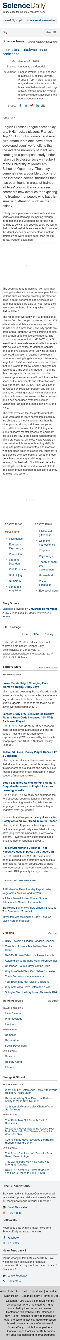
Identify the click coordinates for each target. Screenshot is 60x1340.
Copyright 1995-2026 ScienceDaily (27, 1301)
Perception (15, 554)
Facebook (13, 1237)
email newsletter (45, 20)
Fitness (9, 1067)
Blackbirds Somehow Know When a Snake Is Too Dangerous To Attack (29, 909)
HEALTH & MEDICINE (12, 1007)
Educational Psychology (16, 546)
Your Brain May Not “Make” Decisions (27, 981)
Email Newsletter (18, 1207)
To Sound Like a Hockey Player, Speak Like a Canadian (29, 754)
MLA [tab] (25, 634)
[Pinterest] (32, 106)
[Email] (43, 106)
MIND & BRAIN (9, 1029)
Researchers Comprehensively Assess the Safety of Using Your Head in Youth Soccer (29, 819)
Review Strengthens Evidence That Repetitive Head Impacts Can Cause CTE (28, 849)
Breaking (8, 933)
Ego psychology (48, 590)
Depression (12, 1040)
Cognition (44, 550)
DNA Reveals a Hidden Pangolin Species (29, 941)
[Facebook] (20, 106)
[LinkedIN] (37, 106)
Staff (24, 1291)
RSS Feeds (14, 1213)
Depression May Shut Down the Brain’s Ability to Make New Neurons (28, 1099)
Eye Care (10, 1024)
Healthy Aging (13, 1062)
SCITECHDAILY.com (26, 880)
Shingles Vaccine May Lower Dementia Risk (31, 992)
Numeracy (15, 581)
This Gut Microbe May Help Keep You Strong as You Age (27, 1163)
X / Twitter (13, 1243)
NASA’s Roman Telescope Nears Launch (29, 955)
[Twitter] (26, 106)
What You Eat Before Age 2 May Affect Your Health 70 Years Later (31, 1091)
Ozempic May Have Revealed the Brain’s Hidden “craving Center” (29, 1141)
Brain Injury (15, 575)
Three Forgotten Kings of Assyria (24, 976)
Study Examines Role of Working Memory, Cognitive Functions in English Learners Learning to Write (29, 786)
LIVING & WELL (9, 1050)
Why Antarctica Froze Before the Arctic (27, 987)
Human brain (46, 575)
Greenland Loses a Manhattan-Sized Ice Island (28, 948)
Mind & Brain (12, 532)
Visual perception (45, 583)
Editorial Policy (31, 1296)
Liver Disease (13, 1013)
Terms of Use (50, 1296)
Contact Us (14, 1281)
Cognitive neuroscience (47, 542)
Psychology (46, 556)
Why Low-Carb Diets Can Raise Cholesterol (31, 971)
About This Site (9, 1291)
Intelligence (16, 538)
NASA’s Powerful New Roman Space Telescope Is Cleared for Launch (24, 900)
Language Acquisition (15, 588)
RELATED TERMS (43, 524)
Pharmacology (13, 1018)
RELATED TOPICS (13, 524)
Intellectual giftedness (45, 533)
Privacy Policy (10, 1296)
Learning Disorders (14, 561)
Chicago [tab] (49, 634)
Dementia (10, 1035)
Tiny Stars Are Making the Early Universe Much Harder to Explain (26, 919)
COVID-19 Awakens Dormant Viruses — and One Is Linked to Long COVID (29, 1171)
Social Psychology (16, 1045)
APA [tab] (36, 634)
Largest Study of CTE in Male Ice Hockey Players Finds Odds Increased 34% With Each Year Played (28, 717)
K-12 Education (18, 569)
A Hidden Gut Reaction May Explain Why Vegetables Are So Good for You (26, 891)
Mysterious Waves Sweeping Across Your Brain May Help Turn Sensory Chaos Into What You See (29, 1131)
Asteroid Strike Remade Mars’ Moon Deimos (31, 960)
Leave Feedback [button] (17, 1275)
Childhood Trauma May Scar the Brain (27, 966)
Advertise (51, 1291)
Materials (7, 609)
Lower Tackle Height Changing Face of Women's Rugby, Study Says (26, 685)
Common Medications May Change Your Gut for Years (29, 1107)
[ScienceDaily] (24, 6)
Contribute (36, 1291)
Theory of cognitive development (48, 565)
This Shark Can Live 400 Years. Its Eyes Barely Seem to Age (28, 1154)
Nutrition (10, 1056)
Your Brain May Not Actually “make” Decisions (26, 1121)
